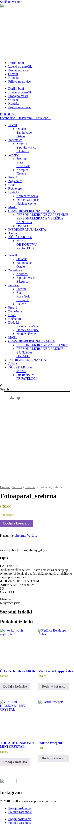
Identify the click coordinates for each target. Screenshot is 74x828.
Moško (12, 207)
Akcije (12, 233)
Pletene (21, 173)
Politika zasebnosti (20, 812)
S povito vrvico (26, 147)
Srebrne (21, 158)
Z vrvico (22, 143)
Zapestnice (15, 140)
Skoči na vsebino (11, 2)
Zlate (19, 162)
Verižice (13, 155)
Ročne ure (15, 188)
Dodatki (13, 192)
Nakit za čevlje (26, 203)
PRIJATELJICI (26, 248)
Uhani (12, 185)
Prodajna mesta (18, 70)
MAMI (21, 241)
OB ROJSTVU (26, 244)
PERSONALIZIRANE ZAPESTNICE (42, 214)
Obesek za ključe (27, 199)
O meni (13, 74)
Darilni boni (16, 63)
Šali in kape (24, 132)
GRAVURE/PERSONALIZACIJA (31, 211)
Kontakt (13, 77)
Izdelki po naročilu (20, 66)
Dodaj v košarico (16, 523)
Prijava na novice (19, 81)
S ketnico (22, 151)
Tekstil (12, 125)
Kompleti (22, 170)
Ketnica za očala (27, 196)
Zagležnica (15, 181)
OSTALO (23, 226)
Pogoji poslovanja (19, 808)
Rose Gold (23, 166)
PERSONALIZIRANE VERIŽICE (39, 218)
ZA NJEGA (24, 222)
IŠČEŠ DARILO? (20, 237)
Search (4, 389)
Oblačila (21, 128)
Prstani (12, 177)
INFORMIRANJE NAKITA (27, 229)
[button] (37, 386)
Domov (5, 487)
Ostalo (20, 136)
